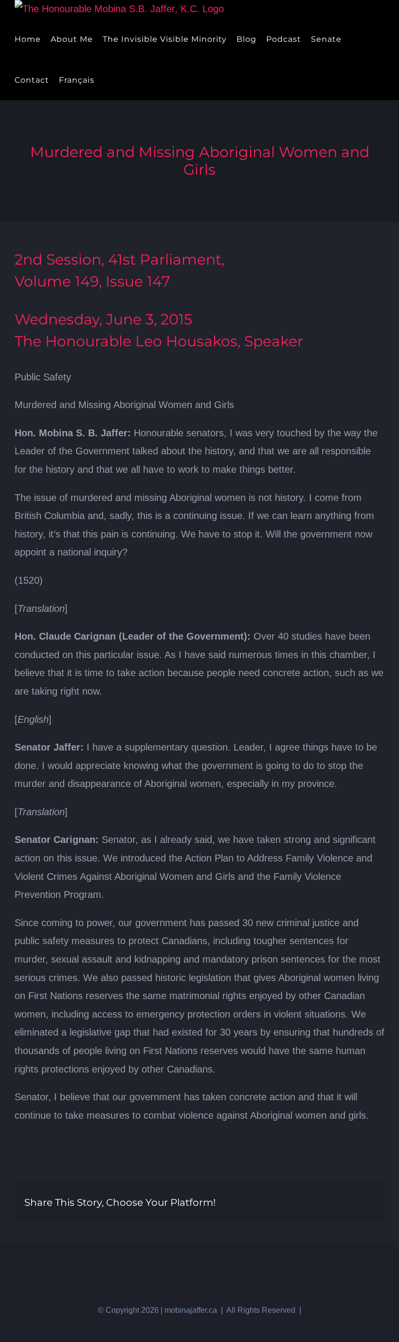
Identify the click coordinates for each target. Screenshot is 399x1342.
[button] (123, 79)
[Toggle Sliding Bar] (107, 79)
